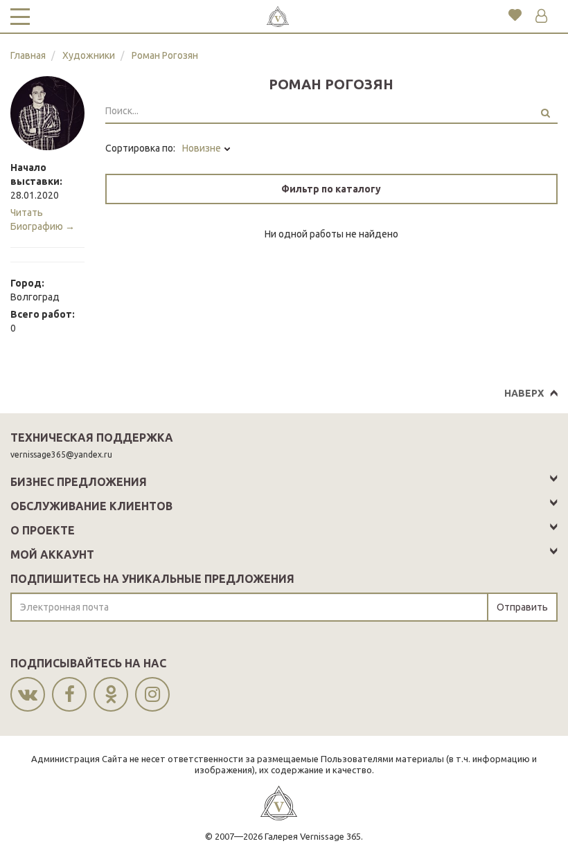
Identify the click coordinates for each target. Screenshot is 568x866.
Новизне (202, 148)
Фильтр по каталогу (331, 189)
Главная (28, 55)
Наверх (524, 393)
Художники (88, 55)
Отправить (522, 607)
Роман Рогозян (165, 55)
